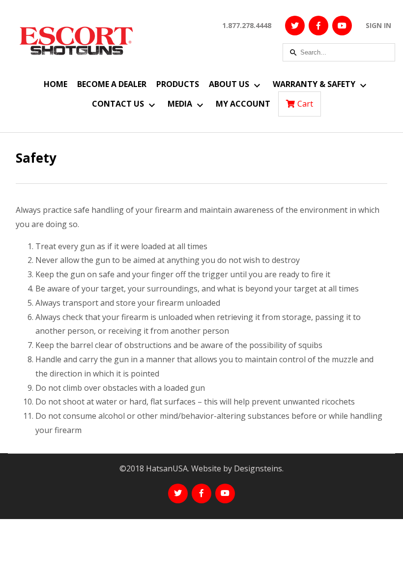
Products (177, 84)
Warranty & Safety (314, 84)
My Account (243, 103)
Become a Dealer (111, 84)
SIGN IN (378, 25)
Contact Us (118, 103)
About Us (229, 84)
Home (55, 84)
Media (180, 103)
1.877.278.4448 (246, 25)
